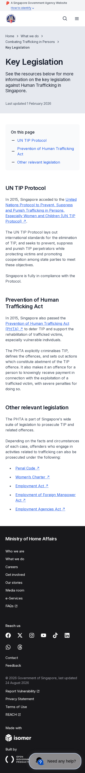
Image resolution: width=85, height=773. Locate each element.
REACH (11, 714)
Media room (14, 590)
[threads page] (20, 647)
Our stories (13, 582)
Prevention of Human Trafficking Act (45, 151)
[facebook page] (8, 635)
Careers (11, 567)
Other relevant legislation (38, 162)
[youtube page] (43, 635)
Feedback (13, 665)
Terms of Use (16, 707)
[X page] (20, 635)
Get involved (15, 574)
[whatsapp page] (8, 647)
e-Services (14, 598)
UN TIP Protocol (31, 140)
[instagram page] (31, 635)
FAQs (9, 606)
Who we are (14, 551)
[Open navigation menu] (76, 18)
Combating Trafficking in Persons (30, 42)
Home (9, 36)
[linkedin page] (67, 635)
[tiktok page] (55, 635)
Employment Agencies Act (38, 509)
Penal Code (25, 468)
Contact (11, 658)
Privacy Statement (19, 699)
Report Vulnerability (20, 691)
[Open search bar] (65, 18)
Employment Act (29, 486)
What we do (30, 36)
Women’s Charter (30, 477)
